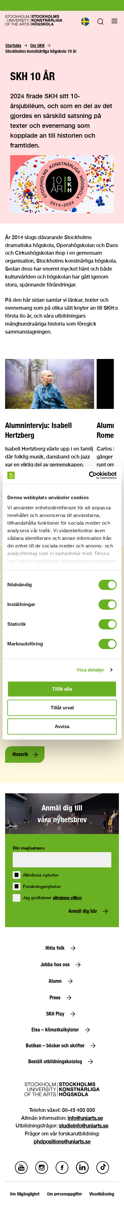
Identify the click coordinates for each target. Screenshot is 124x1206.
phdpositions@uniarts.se (62, 1142)
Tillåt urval (62, 707)
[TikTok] (102, 1172)
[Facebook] (62, 1172)
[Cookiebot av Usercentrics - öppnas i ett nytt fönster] (89, 475)
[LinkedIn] (82, 1172)
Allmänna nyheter (41, 875)
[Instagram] (41, 1172)
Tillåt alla (62, 689)
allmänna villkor (67, 897)
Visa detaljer (90, 669)
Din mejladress (29, 848)
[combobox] (85, 21)
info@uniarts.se (85, 1118)
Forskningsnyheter (42, 886)
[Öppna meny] (114, 21)
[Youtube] (21, 1172)
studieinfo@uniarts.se (83, 1126)
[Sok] (100, 23)
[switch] (108, 604)
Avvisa (62, 726)
